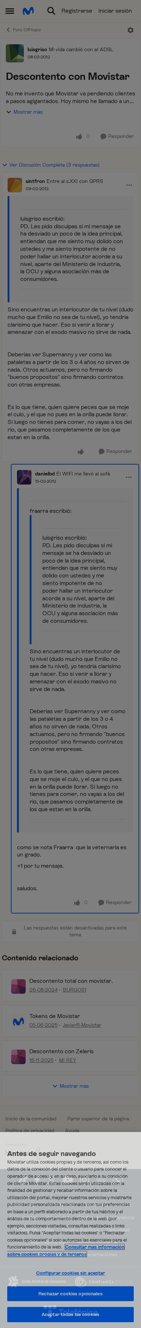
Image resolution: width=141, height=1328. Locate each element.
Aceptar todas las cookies (70, 1314)
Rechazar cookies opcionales (70, 1293)
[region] (70, 1230)
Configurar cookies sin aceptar (70, 1273)
